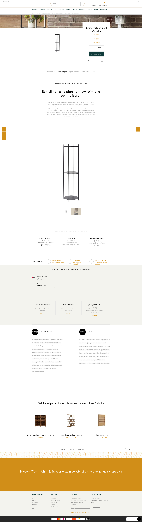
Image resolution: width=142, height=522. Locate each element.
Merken (90, 9)
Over (93, 72)
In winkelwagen (96, 54)
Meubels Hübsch (46, 13)
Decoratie (42, 9)
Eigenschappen (74, 72)
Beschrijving (51, 72)
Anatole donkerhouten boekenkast (40, 435)
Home (33, 13)
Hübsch (38, 13)
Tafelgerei (68, 9)
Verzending (85, 72)
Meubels (61, 9)
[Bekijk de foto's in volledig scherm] (138, 129)
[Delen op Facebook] (4, 134)
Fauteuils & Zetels (52, 9)
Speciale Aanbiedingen (100, 9)
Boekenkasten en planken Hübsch (70, 244)
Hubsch (47, 240)
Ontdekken (42, 313)
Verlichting (82, 9)
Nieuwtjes (34, 9)
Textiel (75, 9)
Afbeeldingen (62, 72)
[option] (71, 172)
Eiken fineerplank (101, 435)
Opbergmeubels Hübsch (57, 13)
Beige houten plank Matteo (71, 435)
